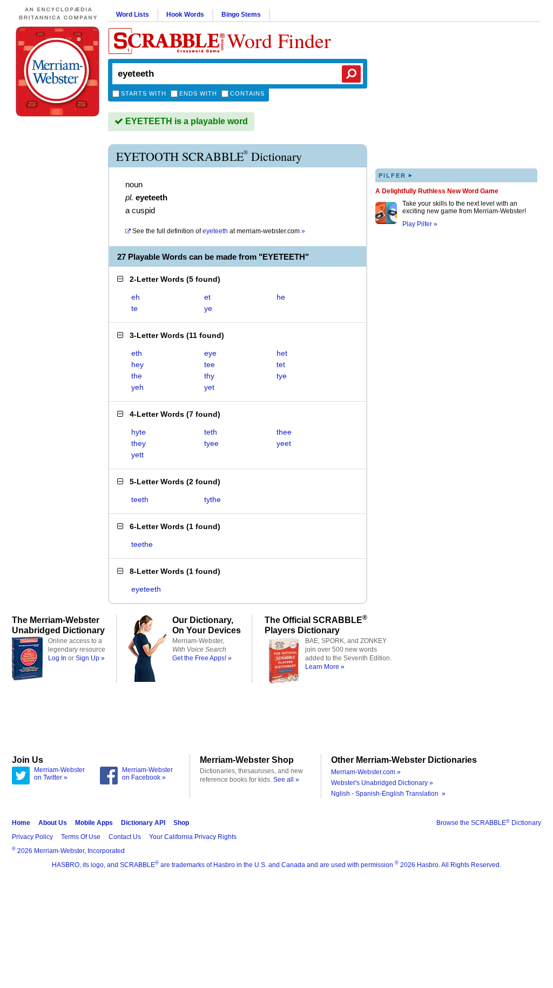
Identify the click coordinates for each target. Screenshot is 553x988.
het (281, 353)
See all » (286, 779)
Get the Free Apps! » (202, 658)
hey (137, 364)
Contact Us (125, 837)
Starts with (143, 93)
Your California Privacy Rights (193, 837)
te (134, 308)
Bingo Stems (241, 14)
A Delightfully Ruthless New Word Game (436, 191)
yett (137, 454)
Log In (57, 658)
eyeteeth (146, 589)
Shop (181, 823)
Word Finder (279, 40)
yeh (137, 387)
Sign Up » (90, 658)
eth (136, 353)
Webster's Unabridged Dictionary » (382, 783)
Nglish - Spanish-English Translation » (388, 793)
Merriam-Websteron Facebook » (147, 773)
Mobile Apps (94, 823)
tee (209, 364)
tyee (211, 443)
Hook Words (185, 14)
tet (280, 364)
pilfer (396, 175)
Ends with (198, 93)
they (138, 443)
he (280, 297)
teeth (140, 499)
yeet (283, 443)
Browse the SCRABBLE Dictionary (488, 823)
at (218, 231)
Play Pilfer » (419, 224)
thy (209, 375)
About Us (52, 823)
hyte (138, 432)
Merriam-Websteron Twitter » (59, 773)
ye (208, 308)
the (136, 375)
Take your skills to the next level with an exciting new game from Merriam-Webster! (464, 207)
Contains (247, 93)
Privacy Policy (32, 837)
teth (210, 432)
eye (210, 353)
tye (281, 375)
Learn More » (325, 667)
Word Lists (132, 14)
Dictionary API (143, 823)
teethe (142, 544)
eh (135, 297)
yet (209, 387)
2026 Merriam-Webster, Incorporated (68, 851)
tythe (212, 499)
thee (284, 432)
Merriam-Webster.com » (366, 772)
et (207, 297)
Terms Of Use (80, 837)
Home (21, 823)
